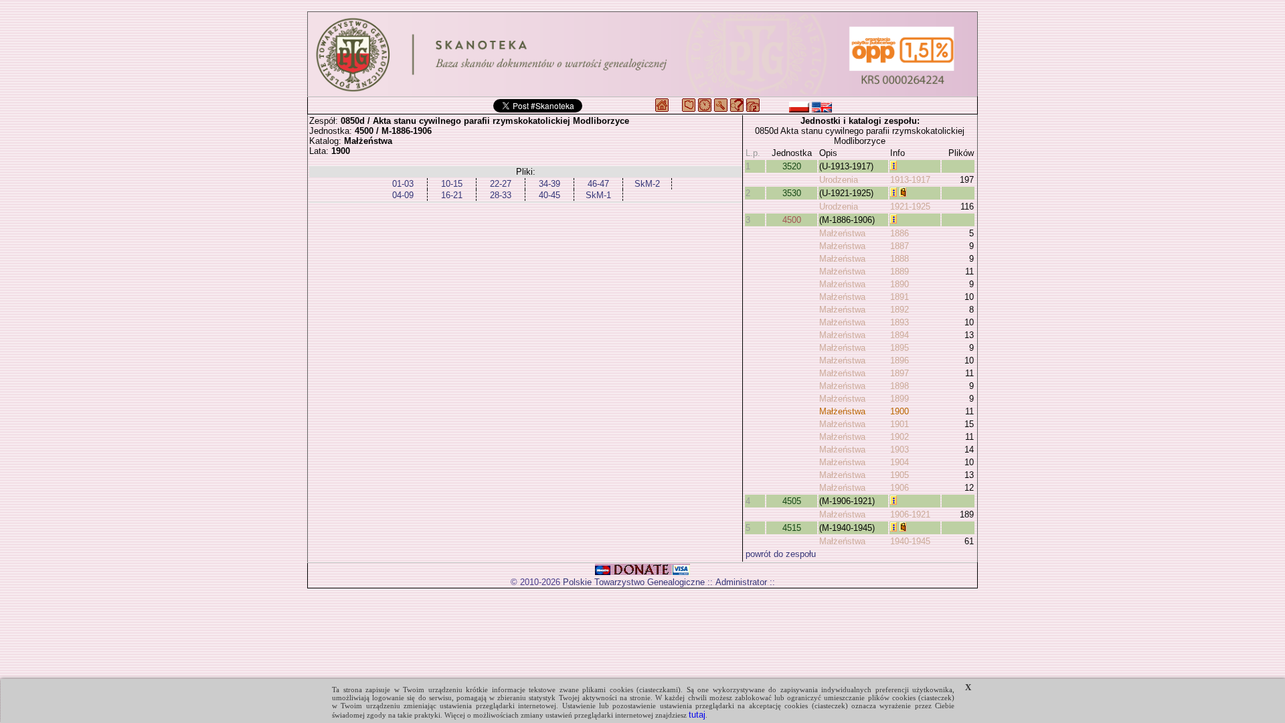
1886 (899, 233)
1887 (899, 246)
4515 (791, 528)
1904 (899, 462)
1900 (899, 411)
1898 (899, 386)
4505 (791, 501)
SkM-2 (647, 184)
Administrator (741, 582)
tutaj (697, 715)
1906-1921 (910, 514)
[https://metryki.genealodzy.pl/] (642, 54)
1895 (899, 348)
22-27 (500, 184)
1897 (899, 373)
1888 (899, 259)
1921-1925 (910, 207)
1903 (899, 450)
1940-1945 (910, 541)
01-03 (403, 184)
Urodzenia (838, 180)
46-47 (598, 184)
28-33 (500, 195)
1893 (899, 322)
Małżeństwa (842, 233)
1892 (899, 310)
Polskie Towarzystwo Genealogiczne (634, 582)
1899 (899, 399)
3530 (791, 193)
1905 (899, 475)
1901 (899, 424)
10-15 (451, 184)
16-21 (451, 195)
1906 (899, 488)
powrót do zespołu (781, 554)
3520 (791, 166)
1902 (899, 437)
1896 (899, 360)
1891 (899, 297)
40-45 (549, 195)
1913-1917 (910, 180)
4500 (791, 220)
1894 (899, 335)
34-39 (549, 184)
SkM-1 (598, 195)
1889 (899, 271)
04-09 (403, 195)
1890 (899, 284)
